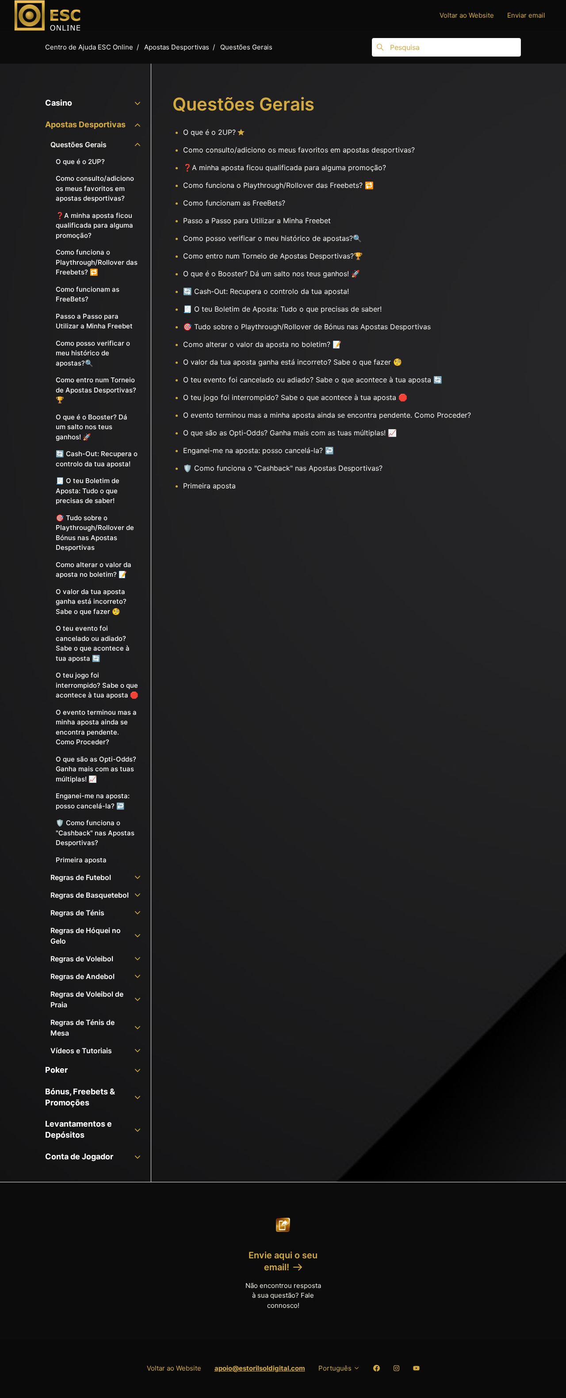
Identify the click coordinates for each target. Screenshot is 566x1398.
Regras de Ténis (77, 912)
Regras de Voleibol (81, 958)
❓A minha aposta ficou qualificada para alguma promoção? (284, 167)
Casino (58, 102)
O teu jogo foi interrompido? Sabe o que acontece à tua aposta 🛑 (295, 397)
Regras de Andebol (82, 976)
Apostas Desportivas (176, 47)
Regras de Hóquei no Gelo (85, 935)
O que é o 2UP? (209, 132)
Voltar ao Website (467, 15)
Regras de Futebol (80, 877)
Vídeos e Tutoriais (81, 1050)
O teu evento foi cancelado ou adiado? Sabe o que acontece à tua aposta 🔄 (312, 379)
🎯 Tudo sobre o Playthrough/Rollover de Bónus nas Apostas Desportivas (307, 326)
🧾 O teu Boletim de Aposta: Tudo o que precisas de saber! (282, 309)
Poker (56, 1069)
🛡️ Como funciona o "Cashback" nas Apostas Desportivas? (282, 468)
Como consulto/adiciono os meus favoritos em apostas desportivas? (299, 149)
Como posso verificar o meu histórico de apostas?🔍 (272, 238)
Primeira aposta (209, 485)
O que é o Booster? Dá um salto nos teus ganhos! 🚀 (271, 273)
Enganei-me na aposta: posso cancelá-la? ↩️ (258, 450)
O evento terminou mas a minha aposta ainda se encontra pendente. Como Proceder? (327, 415)
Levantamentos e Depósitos (78, 1129)
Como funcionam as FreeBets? (234, 202)
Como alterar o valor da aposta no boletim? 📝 (262, 344)
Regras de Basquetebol (89, 895)
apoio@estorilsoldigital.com (259, 1368)
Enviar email (526, 15)
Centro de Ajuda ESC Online (89, 47)
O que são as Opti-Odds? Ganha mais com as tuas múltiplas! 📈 (290, 432)
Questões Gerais (246, 47)
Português (335, 1368)
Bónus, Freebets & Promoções (80, 1097)
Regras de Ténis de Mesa (82, 1027)
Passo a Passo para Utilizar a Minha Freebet (257, 220)
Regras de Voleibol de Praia (86, 999)
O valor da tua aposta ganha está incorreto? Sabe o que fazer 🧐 (292, 362)
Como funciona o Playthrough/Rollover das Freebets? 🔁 (278, 185)
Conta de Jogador (79, 1156)
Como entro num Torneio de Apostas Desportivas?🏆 (273, 255)
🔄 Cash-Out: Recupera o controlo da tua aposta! (266, 291)
